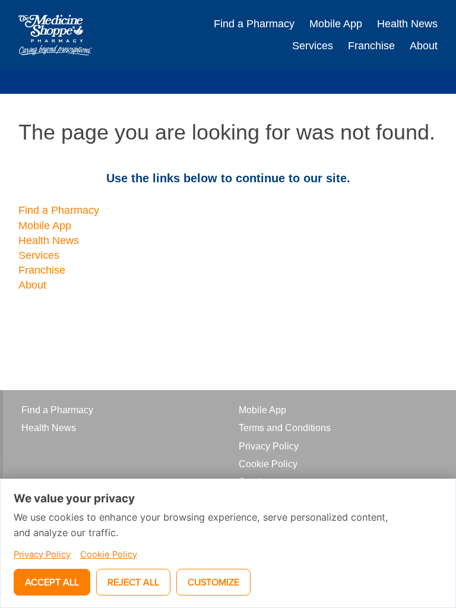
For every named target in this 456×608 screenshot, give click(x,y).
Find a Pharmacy (254, 24)
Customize (213, 581)
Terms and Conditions (285, 428)
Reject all (133, 581)
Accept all (52, 581)
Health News (407, 24)
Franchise (371, 46)
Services (312, 46)
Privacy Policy (269, 446)
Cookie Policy (268, 464)
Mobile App (335, 24)
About (424, 46)
